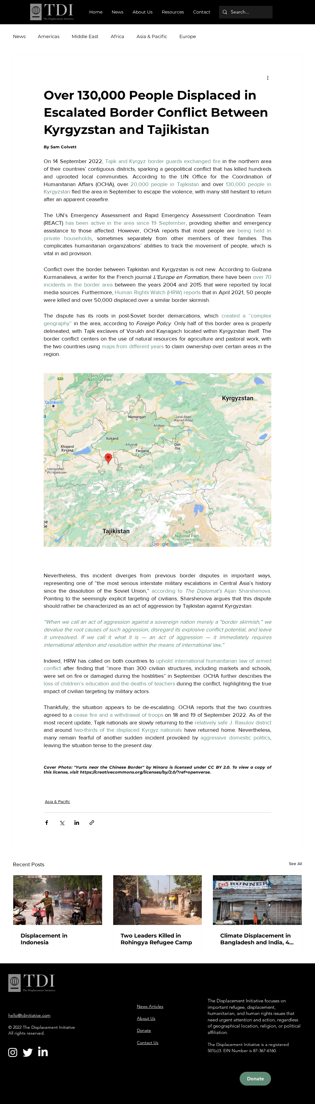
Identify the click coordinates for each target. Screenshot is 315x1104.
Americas (48, 36)
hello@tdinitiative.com (29, 1015)
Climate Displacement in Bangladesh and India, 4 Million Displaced (255, 939)
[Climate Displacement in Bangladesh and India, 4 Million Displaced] (257, 900)
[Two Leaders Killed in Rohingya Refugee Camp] (157, 900)
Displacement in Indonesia (44, 939)
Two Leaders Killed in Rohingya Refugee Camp (156, 939)
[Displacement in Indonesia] (57, 900)
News (19, 36)
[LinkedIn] (43, 1052)
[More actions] (267, 77)
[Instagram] (13, 1052)
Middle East (85, 36)
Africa (117, 36)
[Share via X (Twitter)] (62, 822)
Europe (187, 36)
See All (295, 863)
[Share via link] (92, 822)
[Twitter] (28, 1052)
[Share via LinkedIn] (77, 822)
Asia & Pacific (152, 36)
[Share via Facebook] (47, 822)
